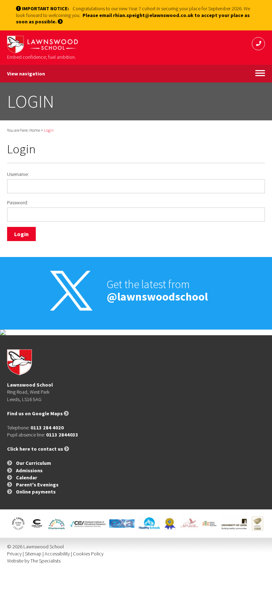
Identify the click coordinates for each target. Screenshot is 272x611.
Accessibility (57, 553)
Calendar (26, 477)
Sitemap (33, 553)
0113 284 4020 (47, 427)
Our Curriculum (33, 463)
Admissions (29, 470)
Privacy (14, 553)
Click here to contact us (35, 449)
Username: (18, 174)
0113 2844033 (62, 435)
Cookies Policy (88, 553)
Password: (17, 202)
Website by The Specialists (34, 561)
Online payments (36, 492)
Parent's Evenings (37, 484)
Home (34, 130)
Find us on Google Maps (35, 413)
